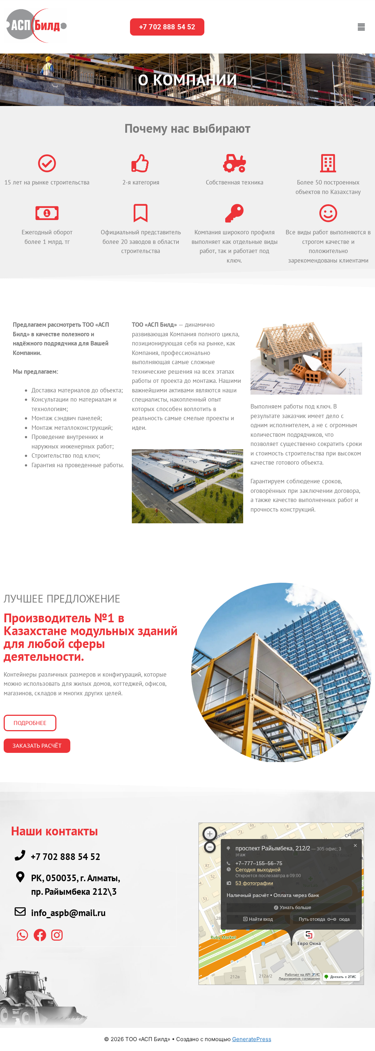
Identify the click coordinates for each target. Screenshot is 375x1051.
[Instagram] (56, 934)
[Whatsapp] (22, 934)
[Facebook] (39, 934)
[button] (361, 27)
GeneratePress (251, 1039)
